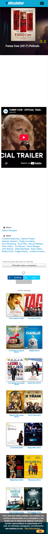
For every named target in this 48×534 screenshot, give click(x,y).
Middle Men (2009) (16, 480)
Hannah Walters (35, 243)
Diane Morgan (33, 246)
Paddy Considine (27, 241)
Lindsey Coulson (37, 251)
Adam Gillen (36, 249)
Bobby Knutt (7, 251)
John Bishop (7, 249)
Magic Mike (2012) (34, 447)
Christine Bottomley (11, 238)
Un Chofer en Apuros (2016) (16, 350)
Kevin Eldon (7, 246)
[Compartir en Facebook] (16, 277)
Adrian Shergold (9, 230)
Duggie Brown (21, 251)
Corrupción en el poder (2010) (16, 383)
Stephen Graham (9, 241)
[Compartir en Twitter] (32, 277)
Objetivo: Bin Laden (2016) (16, 415)
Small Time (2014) (34, 383)
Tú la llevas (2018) (34, 318)
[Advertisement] (24, 80)
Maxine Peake (27, 238)
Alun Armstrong (9, 243)
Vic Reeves (20, 246)
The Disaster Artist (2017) (34, 512)
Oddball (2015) (34, 350)
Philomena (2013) (34, 480)
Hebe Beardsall (22, 249)
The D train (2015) (34, 415)
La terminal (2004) (16, 447)
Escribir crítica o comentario (25, 265)
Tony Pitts (22, 243)
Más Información (32, 528)
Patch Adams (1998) (16, 318)
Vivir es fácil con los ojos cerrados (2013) (16, 512)
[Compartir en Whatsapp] (24, 282)
